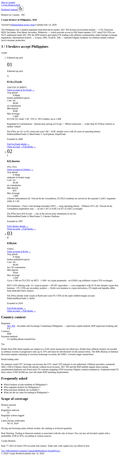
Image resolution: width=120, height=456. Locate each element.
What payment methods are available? (22, 390)
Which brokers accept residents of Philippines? (26, 384)
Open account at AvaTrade (21, 90)
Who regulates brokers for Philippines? (22, 387)
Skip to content (8, 2)
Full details (29, 146)
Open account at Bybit (19, 251)
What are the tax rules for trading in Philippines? (26, 392)
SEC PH (11, 326)
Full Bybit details (16, 308)
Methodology (41, 451)
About (50, 451)
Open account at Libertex (20, 169)
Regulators (13, 451)
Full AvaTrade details (18, 144)
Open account (15, 146)
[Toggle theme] (20, 8)
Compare (13, 9)
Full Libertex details (17, 226)
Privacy (56, 451)
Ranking (5, 9)
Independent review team (23, 25)
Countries (22, 451)
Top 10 (4, 451)
